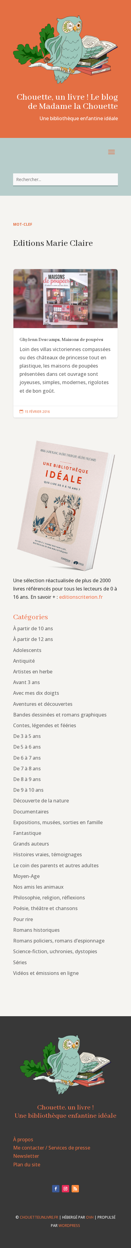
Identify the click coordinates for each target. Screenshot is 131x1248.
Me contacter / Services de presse (51, 1147)
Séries (20, 962)
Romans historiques (36, 930)
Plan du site (26, 1164)
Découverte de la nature (41, 800)
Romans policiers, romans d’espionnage (58, 940)
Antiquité (24, 660)
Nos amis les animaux (38, 886)
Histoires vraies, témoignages (47, 854)
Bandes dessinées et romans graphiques (60, 714)
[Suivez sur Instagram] (65, 1188)
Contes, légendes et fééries (44, 725)
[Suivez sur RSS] (75, 1188)
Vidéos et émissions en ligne (46, 973)
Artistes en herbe (32, 671)
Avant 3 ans (26, 682)
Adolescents (27, 650)
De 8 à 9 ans (27, 779)
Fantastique (27, 833)
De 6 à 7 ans (27, 757)
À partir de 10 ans (33, 628)
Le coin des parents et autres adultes (56, 865)
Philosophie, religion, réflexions (49, 897)
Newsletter (26, 1156)
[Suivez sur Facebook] (55, 1188)
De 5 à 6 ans (27, 746)
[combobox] (65, 179)
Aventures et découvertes (43, 704)
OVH (90, 1217)
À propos (23, 1139)
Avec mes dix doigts (36, 693)
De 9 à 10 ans (28, 790)
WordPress (69, 1225)
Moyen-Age (26, 876)
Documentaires (31, 811)
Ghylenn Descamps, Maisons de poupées (65, 343)
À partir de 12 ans (33, 639)
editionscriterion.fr (81, 597)
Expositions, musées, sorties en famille (58, 822)
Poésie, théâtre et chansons (45, 908)
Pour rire (23, 919)
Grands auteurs (31, 843)
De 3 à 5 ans (27, 736)
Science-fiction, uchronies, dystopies (55, 951)
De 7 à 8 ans (27, 768)
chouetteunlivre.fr (39, 1217)
